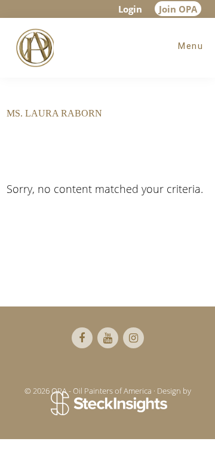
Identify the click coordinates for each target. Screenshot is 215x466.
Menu (190, 46)
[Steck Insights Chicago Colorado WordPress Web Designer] (108, 404)
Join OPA (178, 9)
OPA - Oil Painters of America (33, 48)
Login (130, 9)
